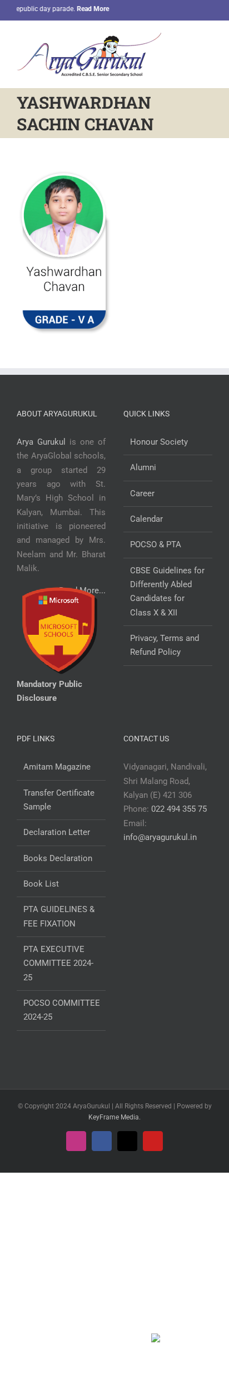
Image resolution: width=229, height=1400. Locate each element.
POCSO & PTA (155, 544)
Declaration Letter (56, 832)
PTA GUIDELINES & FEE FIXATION (58, 916)
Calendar (146, 519)
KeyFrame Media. (114, 1117)
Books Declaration (57, 858)
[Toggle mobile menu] (207, 41)
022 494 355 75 (179, 809)
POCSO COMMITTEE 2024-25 (61, 1010)
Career (142, 493)
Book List (41, 884)
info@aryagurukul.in (160, 837)
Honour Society (159, 442)
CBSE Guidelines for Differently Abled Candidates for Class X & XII (167, 592)
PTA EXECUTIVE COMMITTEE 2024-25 (58, 963)
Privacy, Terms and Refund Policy (164, 645)
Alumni (143, 467)
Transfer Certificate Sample (58, 800)
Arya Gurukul (41, 442)
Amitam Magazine (57, 767)
